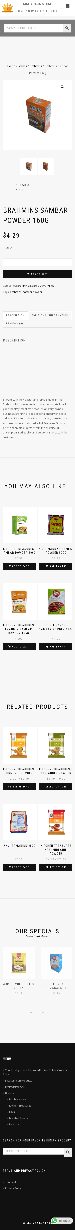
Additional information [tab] (50, 315)
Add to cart (39, 274)
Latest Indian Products (18, 1080)
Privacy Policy (13, 1188)
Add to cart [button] (20, 566)
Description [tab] (15, 315)
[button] (67, 6)
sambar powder (32, 292)
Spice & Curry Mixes (42, 285)
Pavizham (15, 1124)
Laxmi (12, 1112)
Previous (24, 185)
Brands (22, 66)
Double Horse (17, 1099)
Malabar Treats (18, 1118)
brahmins (16, 292)
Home (11, 66)
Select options (18, 786)
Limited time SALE (15, 1087)
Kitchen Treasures (20, 1105)
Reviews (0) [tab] (14, 323)
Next (21, 189)
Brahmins (36, 66)
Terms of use (13, 1182)
